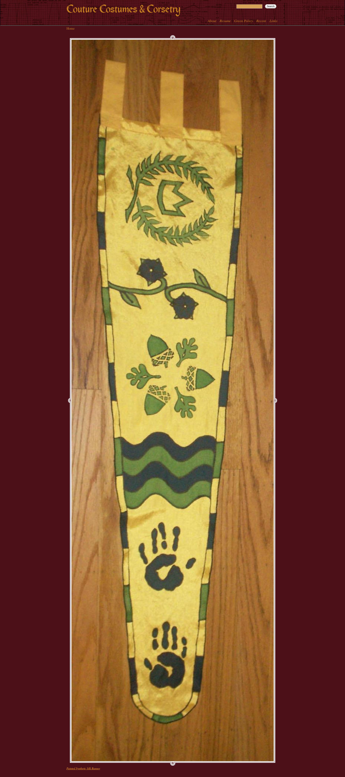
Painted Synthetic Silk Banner (83, 768)
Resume (225, 20)
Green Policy (243, 20)
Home (70, 28)
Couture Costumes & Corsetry (123, 9)
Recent (261, 20)
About (212, 20)
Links (273, 20)
